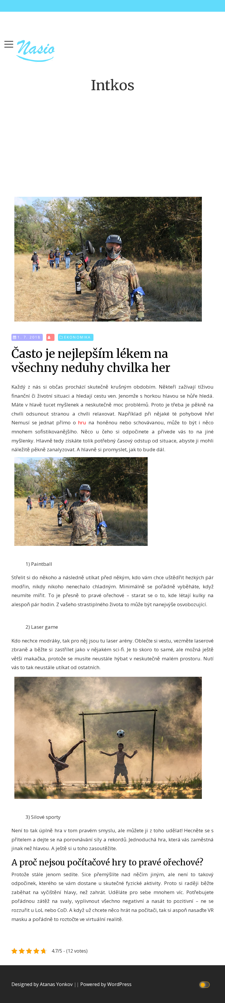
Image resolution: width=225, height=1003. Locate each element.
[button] (8, 42)
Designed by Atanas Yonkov (42, 984)
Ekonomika (77, 337)
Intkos (112, 85)
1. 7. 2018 (29, 337)
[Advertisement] (112, 140)
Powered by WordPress (106, 984)
